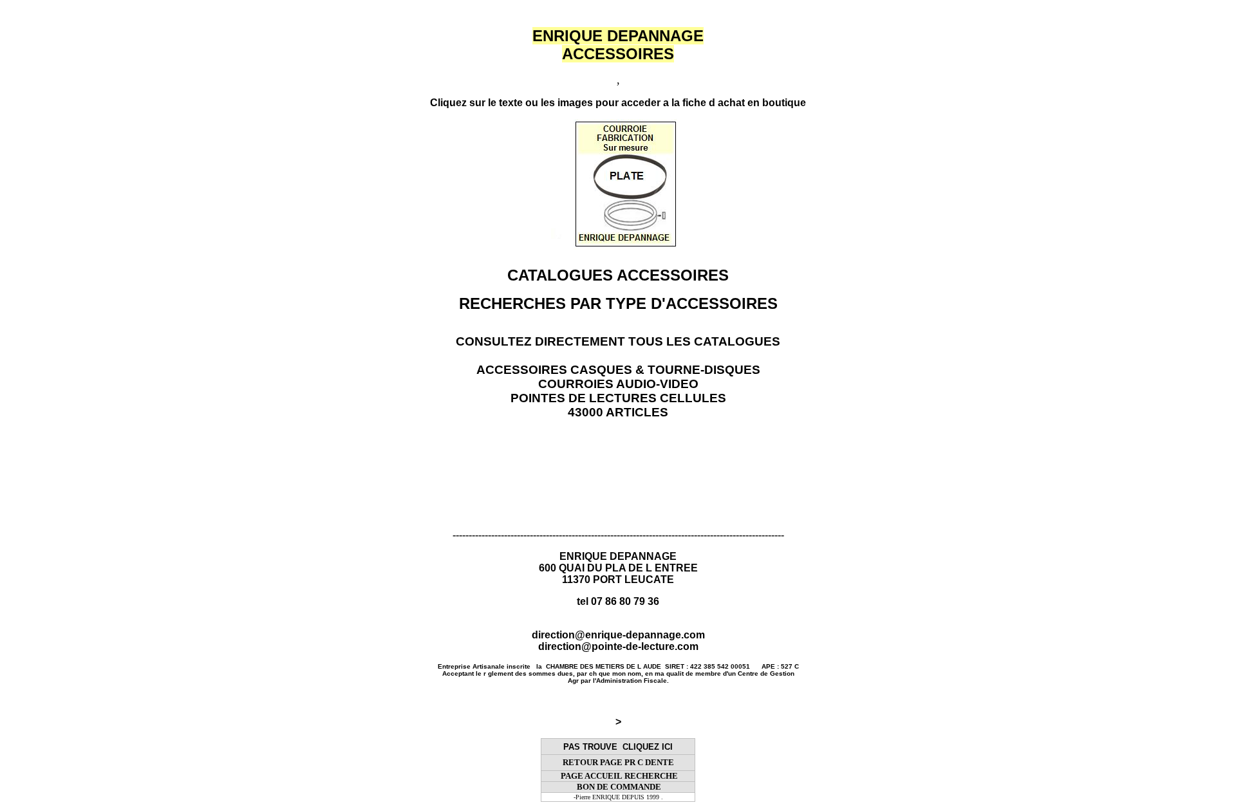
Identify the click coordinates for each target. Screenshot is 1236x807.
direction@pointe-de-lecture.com (618, 646)
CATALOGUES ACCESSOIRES (618, 275)
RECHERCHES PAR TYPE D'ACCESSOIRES (618, 303)
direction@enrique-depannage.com (618, 634)
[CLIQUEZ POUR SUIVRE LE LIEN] (561, 246)
